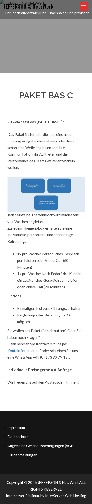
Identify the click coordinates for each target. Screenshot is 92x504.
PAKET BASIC (46, 95)
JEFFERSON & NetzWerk (28, 6)
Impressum (16, 427)
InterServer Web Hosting (65, 495)
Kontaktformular (21, 350)
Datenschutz (17, 436)
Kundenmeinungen (22, 455)
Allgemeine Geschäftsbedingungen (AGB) (41, 446)
